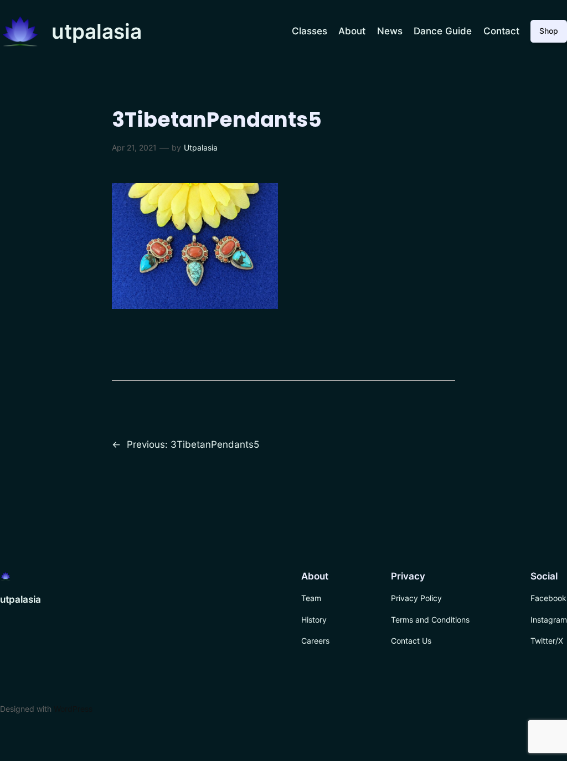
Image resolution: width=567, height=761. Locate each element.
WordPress (73, 708)
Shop (548, 30)
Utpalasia (201, 147)
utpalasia (96, 31)
